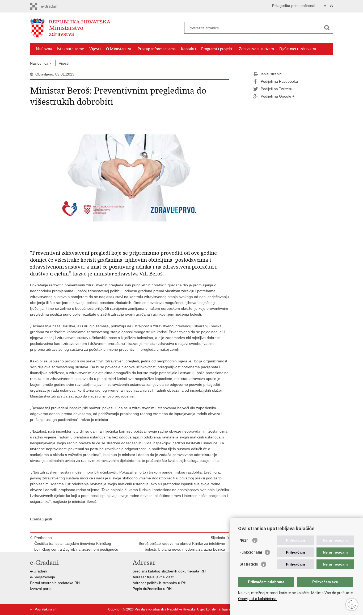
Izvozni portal (41, 589)
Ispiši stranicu (272, 74)
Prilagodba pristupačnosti (293, 5)
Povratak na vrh (46, 609)
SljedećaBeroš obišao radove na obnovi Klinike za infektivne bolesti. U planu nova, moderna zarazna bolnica (182, 543)
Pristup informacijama (157, 49)
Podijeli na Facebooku (279, 81)
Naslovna (44, 49)
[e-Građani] (52, 6)
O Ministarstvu (119, 49)
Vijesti (95, 49)
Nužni (244, 540)
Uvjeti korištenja (208, 609)
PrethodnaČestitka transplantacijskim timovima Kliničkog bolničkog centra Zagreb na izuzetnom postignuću (76, 543)
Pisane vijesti (41, 519)
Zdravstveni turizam (256, 49)
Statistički (248, 564)
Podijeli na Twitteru (276, 89)
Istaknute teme (70, 49)
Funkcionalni (250, 552)
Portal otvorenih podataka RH (55, 583)
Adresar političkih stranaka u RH (160, 583)
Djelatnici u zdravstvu (298, 49)
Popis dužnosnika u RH (152, 589)
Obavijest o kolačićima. (257, 599)
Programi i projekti (217, 49)
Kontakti (188, 49)
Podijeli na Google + (277, 96)
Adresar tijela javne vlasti (153, 577)
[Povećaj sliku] (129, 177)
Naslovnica (39, 63)
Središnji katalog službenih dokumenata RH (169, 571)
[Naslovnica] (106, 27)
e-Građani (38, 571)
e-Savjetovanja (42, 577)
